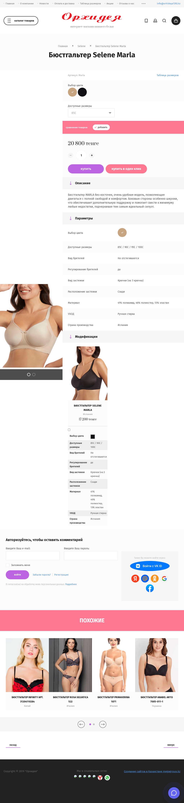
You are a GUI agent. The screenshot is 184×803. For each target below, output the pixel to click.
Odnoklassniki (155, 578)
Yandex (135, 578)
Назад (13, 744)
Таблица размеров (90, 3)
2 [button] (33, 374)
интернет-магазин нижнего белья (92, 26)
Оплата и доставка (64, 3)
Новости (44, 3)
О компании (27, 3)
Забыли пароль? (42, 574)
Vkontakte (150, 566)
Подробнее (71, 584)
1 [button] (28, 374)
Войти (17, 574)
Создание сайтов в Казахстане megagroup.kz (152, 771)
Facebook (150, 588)
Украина (156, 706)
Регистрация (61, 574)
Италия (70, 706)
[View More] (143, 3)
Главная (10, 3)
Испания (88, 414)
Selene (82, 46)
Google (164, 578)
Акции (110, 3)
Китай (27, 706)
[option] (27, 674)
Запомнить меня (20, 565)
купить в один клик (126, 169)
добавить (102, 127)
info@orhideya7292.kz (168, 3)
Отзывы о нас (126, 3)
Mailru (145, 578)
